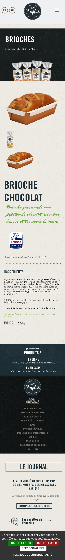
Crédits (32, 436)
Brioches (17, 49)
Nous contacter (32, 408)
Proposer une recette (33, 412)
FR (29, 449)
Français (4, 13)
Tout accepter (20, 543)
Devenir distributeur (32, 420)
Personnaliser (33, 548)
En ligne (33, 359)
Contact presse (32, 416)
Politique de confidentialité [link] (32, 554)
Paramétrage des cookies (32, 445)
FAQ (32, 424)
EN (36, 449)
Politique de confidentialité (32, 432)
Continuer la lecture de (35, 507)
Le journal (34, 467)
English (12, 13)
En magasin (33, 368)
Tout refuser (47, 543)
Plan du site (32, 441)
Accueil (8, 49)
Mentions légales (32, 428)
